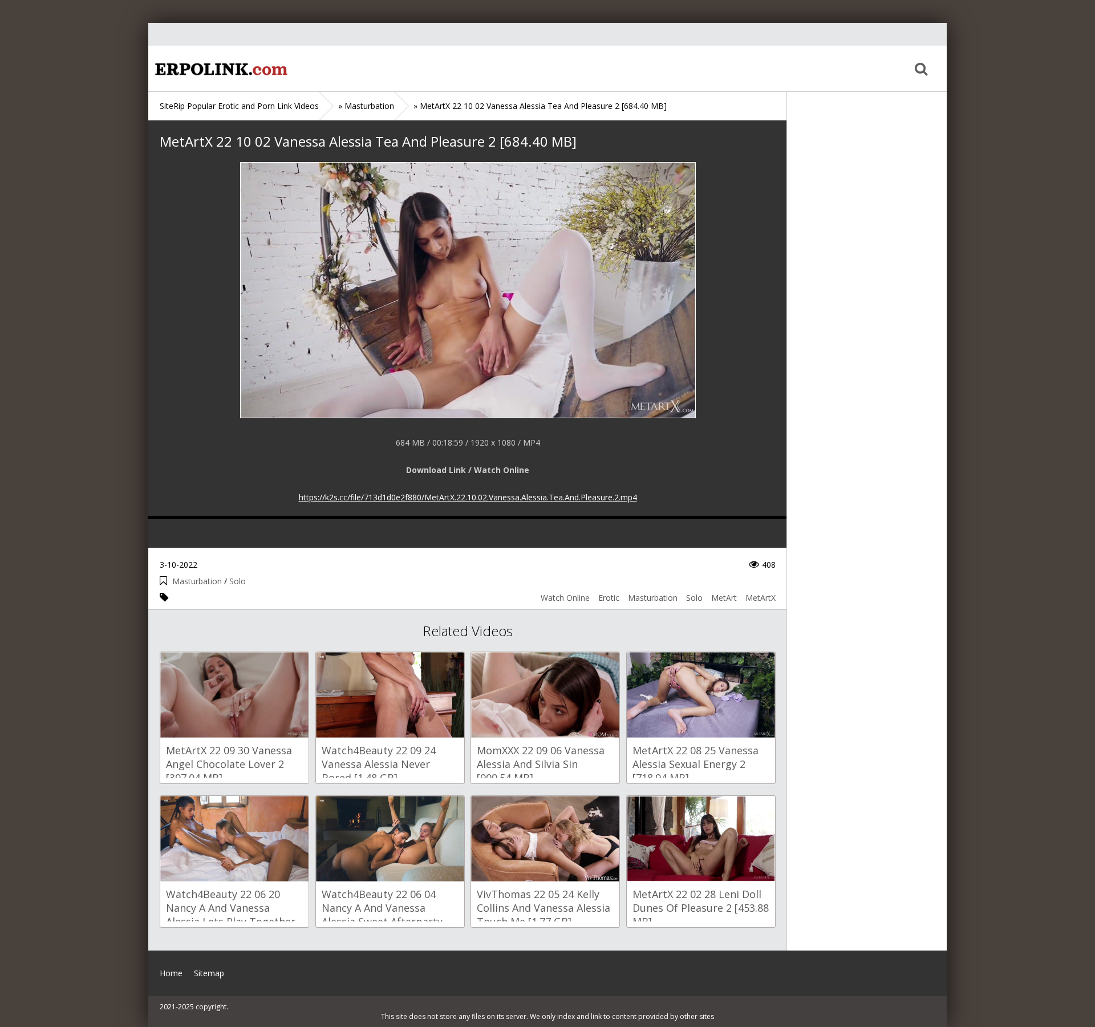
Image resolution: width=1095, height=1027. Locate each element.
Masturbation (197, 581)
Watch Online (565, 597)
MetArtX (760, 597)
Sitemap (209, 973)
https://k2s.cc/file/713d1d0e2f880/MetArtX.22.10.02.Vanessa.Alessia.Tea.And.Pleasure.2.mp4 (468, 497)
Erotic (608, 597)
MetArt (724, 597)
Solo (237, 581)
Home (219, 68)
